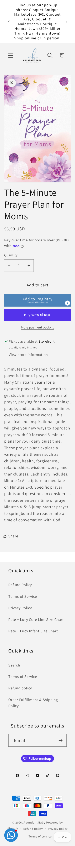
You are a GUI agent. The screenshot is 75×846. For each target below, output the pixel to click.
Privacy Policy (20, 607)
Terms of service (40, 836)
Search (14, 665)
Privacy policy (58, 829)
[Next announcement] (66, 21)
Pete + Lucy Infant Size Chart (33, 630)
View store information (28, 354)
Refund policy (20, 687)
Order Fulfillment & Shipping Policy (33, 702)
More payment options (37, 327)
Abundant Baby (34, 822)
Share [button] (13, 535)
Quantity (11, 255)
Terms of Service (22, 596)
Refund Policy (20, 584)
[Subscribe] (60, 740)
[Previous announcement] (8, 21)
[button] (11, 55)
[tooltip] (67, 303)
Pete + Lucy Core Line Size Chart (36, 619)
